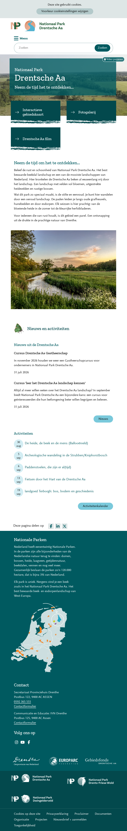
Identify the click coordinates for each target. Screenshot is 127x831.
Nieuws (103, 419)
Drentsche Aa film (37, 139)
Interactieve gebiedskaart (33, 112)
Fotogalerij (87, 112)
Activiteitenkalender (95, 506)
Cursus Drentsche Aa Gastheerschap (41, 353)
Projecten (41, 819)
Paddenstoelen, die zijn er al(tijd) (48, 467)
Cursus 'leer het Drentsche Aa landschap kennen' (49, 383)
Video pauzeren (115, 59)
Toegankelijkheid (24, 825)
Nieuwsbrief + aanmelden (70, 819)
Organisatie (21, 819)
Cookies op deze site (27, 814)
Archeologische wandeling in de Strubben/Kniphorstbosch (66, 455)
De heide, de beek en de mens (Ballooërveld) (56, 443)
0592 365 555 (22, 701)
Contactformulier (25, 706)
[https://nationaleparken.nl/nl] (39, 671)
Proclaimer (81, 814)
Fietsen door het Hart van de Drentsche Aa (55, 479)
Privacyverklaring (57, 814)
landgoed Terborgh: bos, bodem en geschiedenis (59, 491)
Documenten (103, 814)
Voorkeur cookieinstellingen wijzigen (64, 11)
